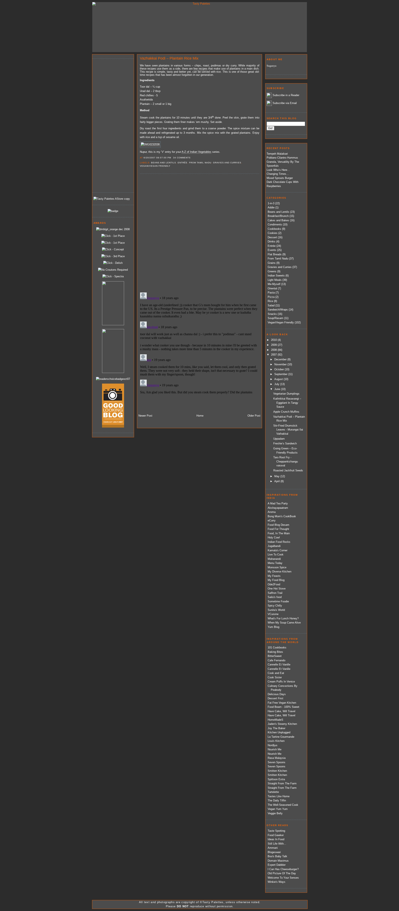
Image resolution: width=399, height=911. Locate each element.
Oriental (272, 288)
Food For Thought (278, 529)
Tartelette (273, 792)
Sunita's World (276, 609)
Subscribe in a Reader (286, 95)
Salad (271, 305)
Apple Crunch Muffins (286, 411)
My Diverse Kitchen (279, 571)
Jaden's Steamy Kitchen (282, 723)
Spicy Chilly (275, 605)
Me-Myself (274, 284)
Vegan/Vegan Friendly (155, 166)
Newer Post (145, 415)
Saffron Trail (275, 592)
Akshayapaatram (278, 507)
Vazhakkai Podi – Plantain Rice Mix (169, 58)
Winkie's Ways (276, 881)
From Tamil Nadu (200, 162)
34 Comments (182, 158)
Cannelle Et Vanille (279, 664)
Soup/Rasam (275, 318)
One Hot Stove (277, 588)
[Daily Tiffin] (113, 211)
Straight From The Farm (282, 783)
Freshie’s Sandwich (285, 443)
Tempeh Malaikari (277, 153)
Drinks (271, 241)
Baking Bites (275, 651)
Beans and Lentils (163, 162)
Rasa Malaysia (277, 757)
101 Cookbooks (277, 647)
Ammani (273, 847)
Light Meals (275, 279)
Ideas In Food (276, 839)
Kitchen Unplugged (279, 732)
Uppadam (279, 438)
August (279, 379)
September (281, 374)
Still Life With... (277, 843)
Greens (272, 271)
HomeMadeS (275, 719)
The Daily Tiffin (277, 800)
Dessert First (275, 698)
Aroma (272, 512)
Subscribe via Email (285, 103)
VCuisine (273, 614)
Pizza (271, 296)
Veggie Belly (275, 813)
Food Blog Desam (278, 524)
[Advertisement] (110, 125)
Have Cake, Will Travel (281, 711)
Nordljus (272, 745)
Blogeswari (274, 852)
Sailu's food (275, 597)
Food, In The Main (279, 533)
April (277, 481)
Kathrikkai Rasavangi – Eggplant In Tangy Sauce (287, 402)
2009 (274, 344)
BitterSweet (275, 656)
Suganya (271, 65)
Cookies (272, 233)
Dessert (272, 237)
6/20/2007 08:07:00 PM (157, 158)
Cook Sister (275, 677)
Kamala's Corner (277, 550)
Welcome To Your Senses (283, 877)
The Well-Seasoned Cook (283, 804)
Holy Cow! (274, 537)
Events (272, 250)
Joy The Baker (276, 728)
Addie (271, 207)
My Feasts (274, 575)
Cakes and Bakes (278, 220)
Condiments (275, 224)
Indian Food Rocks (279, 541)
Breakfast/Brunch (278, 216)
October (279, 369)
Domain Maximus (278, 860)
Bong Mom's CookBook (282, 516)
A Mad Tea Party (278, 503)
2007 (274, 354)
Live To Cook (275, 554)
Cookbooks (274, 228)
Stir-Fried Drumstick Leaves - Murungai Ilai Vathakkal (288, 429)
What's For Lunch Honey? (283, 618)
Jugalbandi (274, 546)
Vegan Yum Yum (278, 809)
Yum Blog (273, 627)
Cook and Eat (276, 673)
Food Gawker (276, 835)
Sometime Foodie (278, 601)
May (277, 476)
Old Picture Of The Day (282, 873)
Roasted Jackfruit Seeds (288, 470)
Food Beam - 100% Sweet (283, 706)
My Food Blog (276, 580)
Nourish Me (274, 749)
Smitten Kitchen (277, 770)
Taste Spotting (276, 830)
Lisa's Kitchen (276, 740)
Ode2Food (274, 584)
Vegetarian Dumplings (286, 393)
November (280, 364)
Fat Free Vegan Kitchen (282, 702)
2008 (274, 349)
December (280, 359)
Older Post (254, 415)
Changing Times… (278, 173)
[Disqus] (199, 233)
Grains (272, 262)
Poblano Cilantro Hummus (282, 157)
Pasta (271, 292)
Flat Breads (275, 254)
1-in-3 (271, 203)
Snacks (272, 313)
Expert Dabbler (277, 864)
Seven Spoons (276, 762)
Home (199, 415)
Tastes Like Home (278, 796)
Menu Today (275, 563)
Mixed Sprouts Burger (280, 178)
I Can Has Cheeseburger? (283, 869)
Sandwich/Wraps (278, 309)
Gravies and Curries (227, 162)
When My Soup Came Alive (284, 622)
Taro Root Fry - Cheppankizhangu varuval (285, 461)
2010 (274, 339)
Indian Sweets (276, 275)
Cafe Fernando (276, 660)
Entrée (182, 162)
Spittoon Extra (276, 779)
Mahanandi (274, 558)
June (277, 389)
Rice (270, 301)
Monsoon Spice (277, 567)
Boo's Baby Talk (277, 856)
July (277, 384)
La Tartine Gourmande (281, 736)
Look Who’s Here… (278, 169)
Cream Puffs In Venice (281, 681)
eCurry (272, 520)
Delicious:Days (277, 694)
